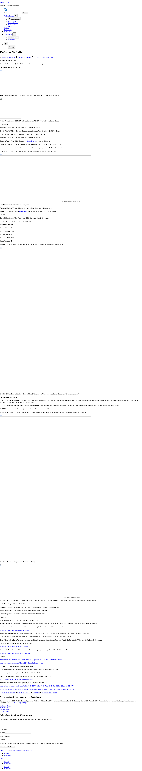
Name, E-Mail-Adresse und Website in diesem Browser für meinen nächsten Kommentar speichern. (32, 743)
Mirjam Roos (23, 211)
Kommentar (4, 729)
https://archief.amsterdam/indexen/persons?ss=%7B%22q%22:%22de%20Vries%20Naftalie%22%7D (31, 660)
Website (2, 739)
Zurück (13, 47)
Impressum (7, 755)
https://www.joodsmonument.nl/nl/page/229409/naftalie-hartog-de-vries (21, 663)
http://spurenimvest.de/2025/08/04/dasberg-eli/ (14, 646)
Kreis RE (10, 26)
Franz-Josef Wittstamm (8, 57)
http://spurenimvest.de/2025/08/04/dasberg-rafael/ (15, 653)
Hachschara (11, 39)
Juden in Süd (12, 21)
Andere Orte (7, 30)
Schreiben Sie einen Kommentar (43, 57)
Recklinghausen (9, 16)
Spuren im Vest (4, 2)
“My (1, 758)
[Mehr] (6, 43)
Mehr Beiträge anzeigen (20, 702)
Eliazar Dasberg (31, 141)
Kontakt (6, 753)
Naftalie (49, 693)
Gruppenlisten (8, 34)
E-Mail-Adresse (5, 736)
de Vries (44, 693)
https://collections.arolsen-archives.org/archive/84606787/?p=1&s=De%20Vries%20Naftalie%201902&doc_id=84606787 (37, 686)
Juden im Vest (12, 24)
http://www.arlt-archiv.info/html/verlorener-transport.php (17, 679)
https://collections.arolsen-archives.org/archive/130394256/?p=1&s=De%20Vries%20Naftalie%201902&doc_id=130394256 (38, 689)
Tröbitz (55, 693)
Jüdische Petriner (13, 23)
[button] (6, 11)
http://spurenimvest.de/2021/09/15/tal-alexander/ (14, 630)
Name (2, 732)
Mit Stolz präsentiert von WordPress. (21, 750)
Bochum (6, 28)
